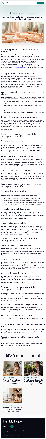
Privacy (35, 435)
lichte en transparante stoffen (19, 67)
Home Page (5, 431)
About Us (31, 435)
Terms (39, 435)
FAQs (16, 431)
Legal (43, 435)
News (11, 431)
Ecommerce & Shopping (32, 13)
